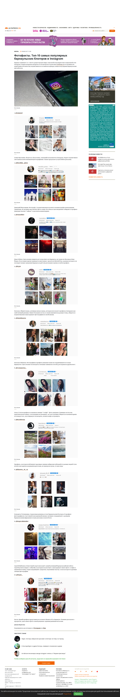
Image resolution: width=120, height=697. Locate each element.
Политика (84, 27)
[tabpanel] (102, 90)
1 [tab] (111, 100)
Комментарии (46, 663)
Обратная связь (43, 670)
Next (113, 83)
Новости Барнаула (39, 27)
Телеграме (37, 628)
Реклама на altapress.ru (62, 670)
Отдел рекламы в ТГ (61, 672)
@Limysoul (18, 113)
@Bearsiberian (20, 419)
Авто (70, 27)
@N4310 (18, 266)
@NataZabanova (21, 318)
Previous (90, 83)
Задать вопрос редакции (82, 674)
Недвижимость (52, 27)
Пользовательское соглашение (44, 673)
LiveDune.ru (60, 64)
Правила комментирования (47, 676)
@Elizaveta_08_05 (22, 469)
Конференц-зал (26, 672)
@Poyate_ (19, 575)
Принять (78, 694)
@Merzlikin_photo (22, 163)
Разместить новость (96, 177)
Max (44, 628)
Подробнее (67, 694)
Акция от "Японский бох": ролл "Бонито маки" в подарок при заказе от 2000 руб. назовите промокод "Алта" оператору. (86, 681)
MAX (67, 686)
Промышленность (95, 27)
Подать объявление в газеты (64, 677)
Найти (112, 31)
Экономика (63, 27)
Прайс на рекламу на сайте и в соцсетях (86, 676)
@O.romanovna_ (21, 368)
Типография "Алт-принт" (29, 674)
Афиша (58, 679)
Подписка (24, 670)
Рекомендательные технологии (61, 675)
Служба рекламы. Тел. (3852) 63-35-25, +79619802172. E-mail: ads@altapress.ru (64, 684)
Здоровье (76, 27)
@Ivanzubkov (19, 214)
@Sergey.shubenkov (22, 521)
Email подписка (60, 681)
